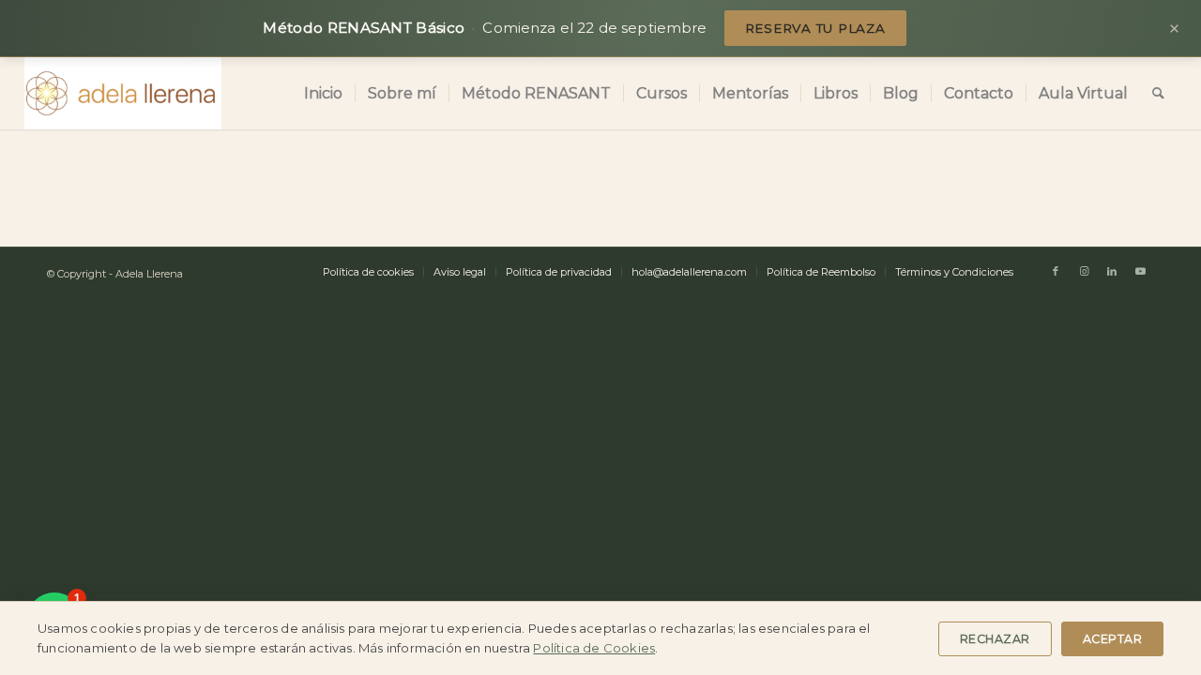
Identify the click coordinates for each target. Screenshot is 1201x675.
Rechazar (995, 639)
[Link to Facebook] (1055, 271)
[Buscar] (1158, 93)
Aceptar (1113, 639)
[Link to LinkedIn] (1112, 271)
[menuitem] (323, 93)
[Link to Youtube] (1140, 271)
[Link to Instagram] (1084, 271)
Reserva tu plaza (815, 28)
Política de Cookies (594, 647)
